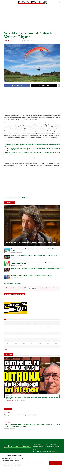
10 (8, 336)
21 (40, 340)
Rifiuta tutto (43, 463)
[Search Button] (59, 2)
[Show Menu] (4, 2)
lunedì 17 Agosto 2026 (10, 417)
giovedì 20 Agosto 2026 (17, 277)
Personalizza (31, 463)
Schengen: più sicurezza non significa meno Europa (22, 415)
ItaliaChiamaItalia (9, 40)
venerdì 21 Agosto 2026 (11, 244)
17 (8, 340)
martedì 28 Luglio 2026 (19, 400)
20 (32, 340)
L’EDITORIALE (9, 395)
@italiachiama (32, 288)
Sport (32, 40)
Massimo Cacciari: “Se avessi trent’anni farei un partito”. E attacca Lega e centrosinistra (30, 242)
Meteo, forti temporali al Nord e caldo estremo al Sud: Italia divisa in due (31, 275)
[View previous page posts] (30, 158)
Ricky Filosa (10, 400)
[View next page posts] (33, 158)
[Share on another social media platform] (59, 85)
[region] (32, 461)
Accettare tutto (56, 463)
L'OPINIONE (7, 412)
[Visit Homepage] (32, 2)
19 (24, 340)
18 (15, 340)
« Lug (5, 349)
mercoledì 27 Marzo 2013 (23, 40)
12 (24, 336)
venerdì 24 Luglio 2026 (10, 428)
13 (31, 336)
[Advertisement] (32, 18)
